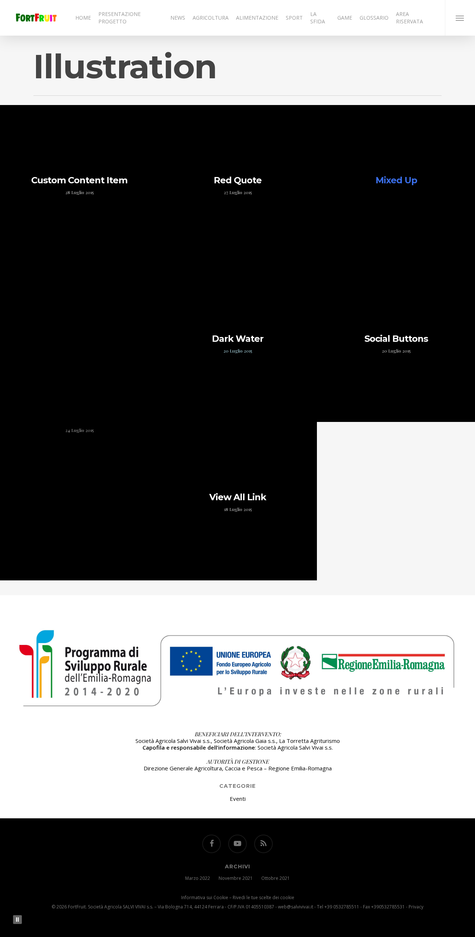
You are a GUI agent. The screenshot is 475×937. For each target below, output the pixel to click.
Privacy (416, 907)
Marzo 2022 (197, 878)
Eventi (238, 798)
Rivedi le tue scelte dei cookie (263, 897)
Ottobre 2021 (275, 878)
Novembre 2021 (236, 878)
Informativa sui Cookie (204, 897)
